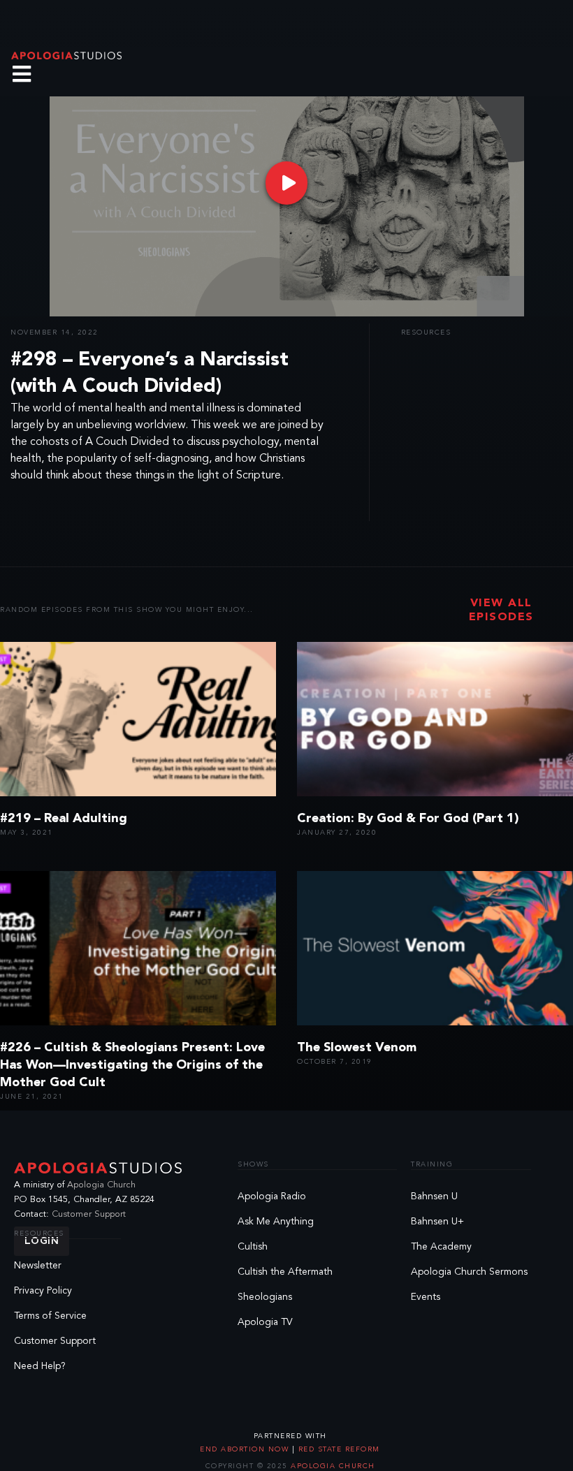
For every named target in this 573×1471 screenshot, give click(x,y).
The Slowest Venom (356, 1047)
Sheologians (265, 1297)
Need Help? (40, 1366)
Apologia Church (101, 1185)
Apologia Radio (272, 1196)
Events (425, 1297)
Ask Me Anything (276, 1222)
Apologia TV (265, 1322)
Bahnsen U (434, 1196)
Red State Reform (337, 1449)
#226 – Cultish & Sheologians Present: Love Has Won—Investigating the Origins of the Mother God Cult (132, 1065)
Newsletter (37, 1266)
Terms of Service (50, 1316)
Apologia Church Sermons (469, 1272)
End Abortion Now (246, 1449)
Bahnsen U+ (437, 1222)
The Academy (441, 1247)
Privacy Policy (43, 1291)
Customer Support (89, 1214)
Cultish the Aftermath (285, 1272)
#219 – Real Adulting (63, 818)
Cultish (253, 1247)
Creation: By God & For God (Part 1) (408, 818)
